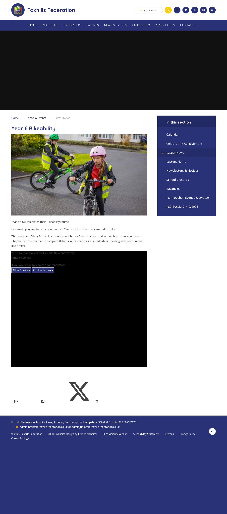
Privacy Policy (187, 433)
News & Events (37, 118)
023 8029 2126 (127, 422)
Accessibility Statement (146, 433)
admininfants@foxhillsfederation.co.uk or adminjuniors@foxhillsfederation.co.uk (70, 427)
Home (15, 118)
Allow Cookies (21, 270)
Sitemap (169, 433)
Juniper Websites (88, 433)
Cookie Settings (43, 270)
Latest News (62, 118)
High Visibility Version (115, 433)
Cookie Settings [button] (20, 438)
